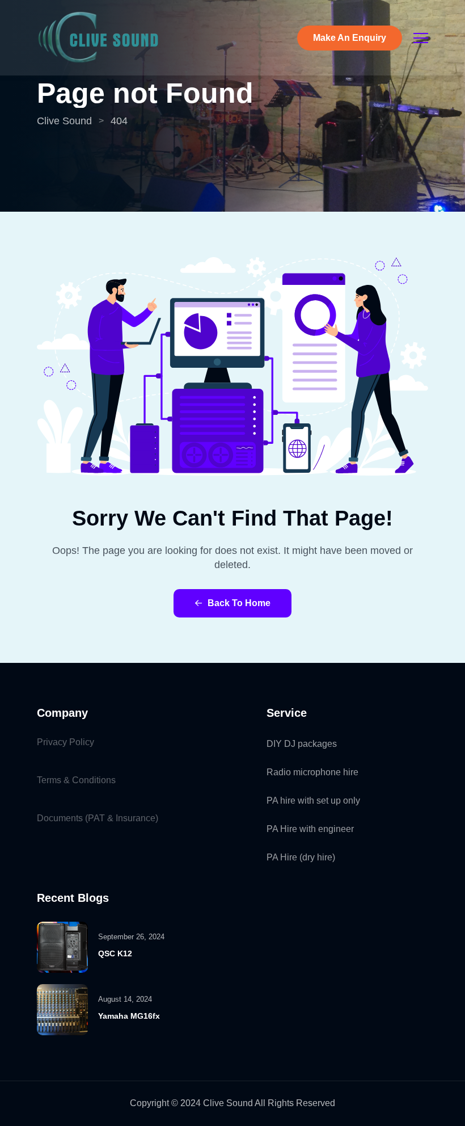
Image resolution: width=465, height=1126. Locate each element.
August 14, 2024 (125, 999)
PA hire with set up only (313, 800)
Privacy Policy (65, 742)
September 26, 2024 (131, 936)
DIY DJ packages (302, 744)
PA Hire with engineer (310, 829)
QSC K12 (115, 953)
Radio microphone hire (312, 772)
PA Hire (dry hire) (301, 857)
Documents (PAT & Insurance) (97, 818)
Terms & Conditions (76, 780)
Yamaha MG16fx (129, 1015)
